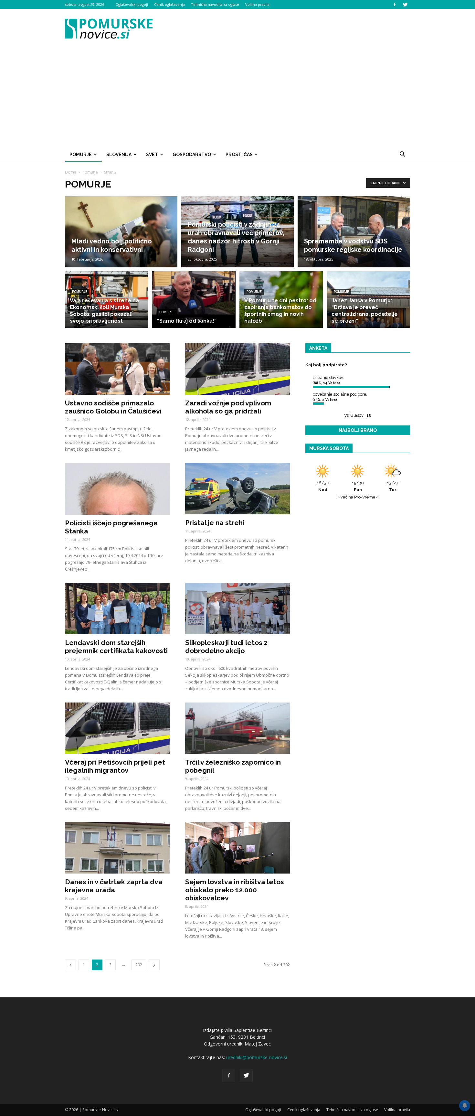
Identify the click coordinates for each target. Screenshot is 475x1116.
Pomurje (80, 154)
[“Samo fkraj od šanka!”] (194, 299)
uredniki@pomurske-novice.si (256, 1057)
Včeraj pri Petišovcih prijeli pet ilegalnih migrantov (115, 766)
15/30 (358, 486)
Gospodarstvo (192, 154)
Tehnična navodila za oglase (215, 4)
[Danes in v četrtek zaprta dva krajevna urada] (117, 848)
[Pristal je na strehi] (237, 488)
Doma (70, 172)
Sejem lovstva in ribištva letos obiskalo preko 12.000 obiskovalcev (234, 890)
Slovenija (119, 154)
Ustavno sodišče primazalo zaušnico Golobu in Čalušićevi (113, 407)
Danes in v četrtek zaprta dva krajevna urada (114, 886)
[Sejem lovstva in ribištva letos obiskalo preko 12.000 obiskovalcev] (237, 848)
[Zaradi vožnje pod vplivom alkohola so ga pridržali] (237, 369)
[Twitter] (405, 4)
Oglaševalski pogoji (131, 4)
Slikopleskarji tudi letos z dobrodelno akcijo (226, 646)
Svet (152, 154)
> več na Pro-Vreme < (357, 497)
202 (138, 965)
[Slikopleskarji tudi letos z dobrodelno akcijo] (237, 608)
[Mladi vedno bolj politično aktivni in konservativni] (121, 231)
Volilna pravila (257, 4)
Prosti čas (239, 154)
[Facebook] (394, 4)
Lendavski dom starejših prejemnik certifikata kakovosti (116, 646)
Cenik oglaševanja (169, 4)
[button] (402, 154)
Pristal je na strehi (214, 523)
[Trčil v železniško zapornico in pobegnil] (237, 728)
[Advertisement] (237, 98)
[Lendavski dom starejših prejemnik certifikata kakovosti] (117, 608)
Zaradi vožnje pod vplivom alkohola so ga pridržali (228, 407)
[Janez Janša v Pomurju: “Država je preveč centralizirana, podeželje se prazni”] (368, 299)
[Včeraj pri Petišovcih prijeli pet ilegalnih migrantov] (117, 728)
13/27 (392, 486)
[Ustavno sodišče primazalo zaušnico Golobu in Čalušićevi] (117, 369)
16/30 (323, 486)
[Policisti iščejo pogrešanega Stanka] (117, 489)
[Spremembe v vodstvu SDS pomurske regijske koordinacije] (354, 231)
